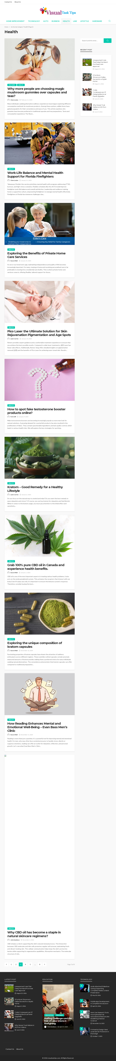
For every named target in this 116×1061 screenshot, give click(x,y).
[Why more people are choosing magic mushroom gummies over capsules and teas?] (40, 59)
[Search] (109, 21)
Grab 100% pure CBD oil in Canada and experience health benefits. (35, 566)
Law (75, 21)
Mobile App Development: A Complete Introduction (100, 1002)
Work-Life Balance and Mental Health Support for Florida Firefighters (35, 174)
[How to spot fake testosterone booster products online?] (40, 380)
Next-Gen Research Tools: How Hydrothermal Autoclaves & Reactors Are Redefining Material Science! (100, 1017)
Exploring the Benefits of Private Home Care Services (36, 255)
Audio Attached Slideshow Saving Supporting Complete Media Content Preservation (100, 990)
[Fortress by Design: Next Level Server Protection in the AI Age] (84, 1031)
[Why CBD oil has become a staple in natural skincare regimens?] (40, 839)
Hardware (97, 21)
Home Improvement (15, 21)
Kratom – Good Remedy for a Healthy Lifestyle (35, 489)
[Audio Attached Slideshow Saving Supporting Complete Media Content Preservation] (84, 988)
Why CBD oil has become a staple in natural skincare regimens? (34, 934)
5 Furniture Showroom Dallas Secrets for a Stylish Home (100, 78)
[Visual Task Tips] (58, 11)
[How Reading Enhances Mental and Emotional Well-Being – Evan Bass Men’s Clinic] (40, 694)
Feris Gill (13, 417)
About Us (17, 2)
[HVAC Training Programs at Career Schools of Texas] (58, 1007)
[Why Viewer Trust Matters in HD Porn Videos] (87, 107)
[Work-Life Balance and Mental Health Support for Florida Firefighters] (40, 143)
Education (49, 1017)
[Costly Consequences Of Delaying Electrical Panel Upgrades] (87, 92)
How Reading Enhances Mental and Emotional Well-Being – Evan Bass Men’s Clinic (37, 727)
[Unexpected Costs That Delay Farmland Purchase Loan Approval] (87, 62)
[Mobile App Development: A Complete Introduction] (84, 1003)
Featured (12, 85)
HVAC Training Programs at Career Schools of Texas (57, 1022)
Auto (45, 21)
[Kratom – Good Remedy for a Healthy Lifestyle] (40, 458)
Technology (34, 21)
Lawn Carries (14, 339)
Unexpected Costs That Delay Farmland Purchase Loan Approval (100, 63)
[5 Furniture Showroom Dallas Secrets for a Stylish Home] (87, 77)
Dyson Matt (14, 261)
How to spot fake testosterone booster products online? (36, 411)
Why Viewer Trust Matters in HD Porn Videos (99, 107)
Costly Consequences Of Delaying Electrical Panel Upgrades (99, 93)
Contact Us (8, 2)
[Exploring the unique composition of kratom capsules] (40, 614)
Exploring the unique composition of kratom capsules (34, 644)
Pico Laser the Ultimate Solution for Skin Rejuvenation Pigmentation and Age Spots (39, 333)
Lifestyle (84, 21)
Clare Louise (14, 100)
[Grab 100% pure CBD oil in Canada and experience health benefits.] (40, 536)
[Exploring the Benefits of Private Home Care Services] (40, 224)
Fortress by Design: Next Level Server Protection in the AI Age (100, 1031)
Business (55, 21)
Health (66, 21)
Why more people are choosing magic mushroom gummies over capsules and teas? (37, 92)
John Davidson (15, 940)
